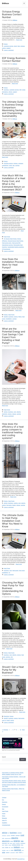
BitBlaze (5, 3)
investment (22, 843)
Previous (5, 729)
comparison (5, 165)
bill (8, 832)
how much (22, 570)
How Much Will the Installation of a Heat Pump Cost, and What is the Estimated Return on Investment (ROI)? (13, 182)
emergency (5, 92)
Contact (4, 797)
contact (13, 835)
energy (16, 316)
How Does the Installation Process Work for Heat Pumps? (13, 263)
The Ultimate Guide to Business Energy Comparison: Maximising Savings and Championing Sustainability (13, 108)
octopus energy (16, 845)
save (12, 850)
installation (9, 318)
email (15, 46)
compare (20, 163)
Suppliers (4, 822)
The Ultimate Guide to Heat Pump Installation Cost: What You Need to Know (13, 521)
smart (23, 850)
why (12, 657)
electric (19, 412)
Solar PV (4, 820)
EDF (20, 89)
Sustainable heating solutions (16, 247)
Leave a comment (9, 50)
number (6, 844)
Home (3, 813)
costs (10, 165)
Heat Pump (7, 236)
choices (15, 163)
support (8, 48)
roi (9, 572)
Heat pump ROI (16, 243)
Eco (3, 799)
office (22, 844)
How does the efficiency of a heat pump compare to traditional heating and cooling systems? (13, 430)
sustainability (12, 852)
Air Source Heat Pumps (10, 238)
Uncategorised (6, 825)
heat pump (15, 570)
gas (14, 165)
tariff (20, 852)
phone (10, 92)
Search (4, 757)
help (18, 46)
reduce (14, 414)
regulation (22, 847)
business (6, 89)
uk (22, 852)
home (11, 843)
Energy (6, 44)
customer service (8, 46)
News (3, 816)
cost (15, 412)
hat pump (9, 505)
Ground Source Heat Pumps (15, 241)
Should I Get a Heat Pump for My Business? (13, 669)
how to (4, 720)
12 (20, 729)
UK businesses (6, 249)
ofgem (3, 847)
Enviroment (5, 806)
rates (12, 847)
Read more (19, 40)
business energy (8, 163)
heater (14, 505)
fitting (19, 316)
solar (3, 852)
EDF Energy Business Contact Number (13, 59)
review (7, 850)
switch (17, 852)
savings (17, 165)
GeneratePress (21, 859)
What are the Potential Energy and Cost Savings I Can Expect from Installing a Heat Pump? (13, 335)
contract (17, 835)
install (8, 720)
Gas (3, 809)
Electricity (6, 716)
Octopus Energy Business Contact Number (12, 14)
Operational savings (7, 245)
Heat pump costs (6, 243)
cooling (16, 503)
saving (12, 720)
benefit (6, 316)
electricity (4, 414)
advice (5, 412)
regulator (4, 850)
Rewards (4, 818)
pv (9, 847)
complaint (8, 835)
